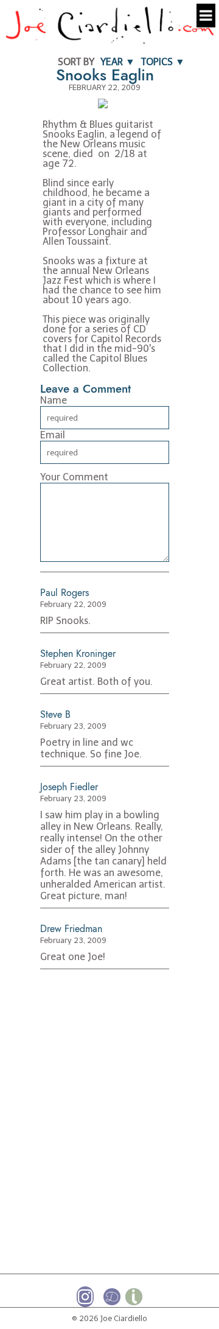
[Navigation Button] (206, 15)
